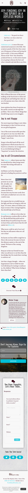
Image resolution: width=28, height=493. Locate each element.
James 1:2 (7, 160)
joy (10, 329)
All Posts (12, 320)
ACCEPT (23, 489)
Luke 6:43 (7, 35)
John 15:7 (11, 225)
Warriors (8, 20)
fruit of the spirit (11, 327)
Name (8, 417)
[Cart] (25, 3)
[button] (3, 280)
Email (8, 424)
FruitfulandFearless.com (14, 483)
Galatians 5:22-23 (6, 45)
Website (8, 432)
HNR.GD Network (9, 481)
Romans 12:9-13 (6, 214)
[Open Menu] (2, 3)
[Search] (21, 3)
